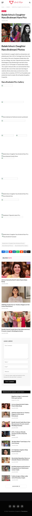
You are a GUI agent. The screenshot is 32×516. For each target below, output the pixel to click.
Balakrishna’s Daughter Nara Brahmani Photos (13, 243)
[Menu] (3, 2)
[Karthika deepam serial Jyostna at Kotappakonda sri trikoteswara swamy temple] (6, 468)
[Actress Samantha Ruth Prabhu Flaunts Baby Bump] (16, 270)
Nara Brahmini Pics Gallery (21, 245)
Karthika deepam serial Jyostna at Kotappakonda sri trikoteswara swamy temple (21, 468)
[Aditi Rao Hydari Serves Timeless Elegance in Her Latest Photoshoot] (16, 294)
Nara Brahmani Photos (7, 245)
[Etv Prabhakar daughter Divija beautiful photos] (6, 452)
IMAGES (4, 11)
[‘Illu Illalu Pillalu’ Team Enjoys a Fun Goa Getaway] (6, 443)
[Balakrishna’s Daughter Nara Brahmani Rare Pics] (16, 32)
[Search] (29, 2)
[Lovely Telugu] (16, 2)
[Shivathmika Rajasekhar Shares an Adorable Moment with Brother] (6, 460)
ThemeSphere (24, 511)
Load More (15, 486)
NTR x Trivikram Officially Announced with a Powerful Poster (19, 433)
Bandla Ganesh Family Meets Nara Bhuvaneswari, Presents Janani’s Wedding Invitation (21, 424)
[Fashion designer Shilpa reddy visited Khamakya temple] (6, 478)
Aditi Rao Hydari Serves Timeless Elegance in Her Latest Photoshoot (20, 414)
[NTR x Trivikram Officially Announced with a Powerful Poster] (6, 434)
